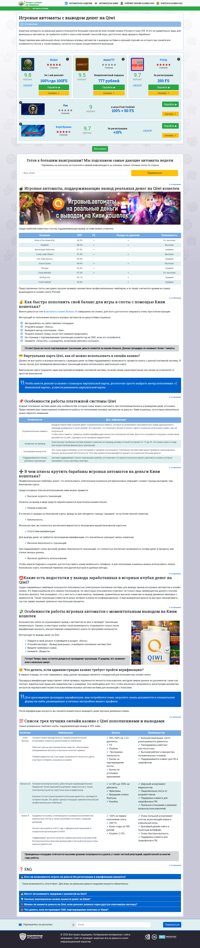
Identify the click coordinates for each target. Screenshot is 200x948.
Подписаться (172, 924)
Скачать (52, 93)
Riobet (54, 59)
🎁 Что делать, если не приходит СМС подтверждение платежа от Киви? (64, 909)
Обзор (27, 85)
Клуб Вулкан (63, 127)
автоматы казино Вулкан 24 (61, 311)
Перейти (52, 87)
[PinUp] (137, 64)
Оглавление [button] (30, 24)
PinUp (163, 59)
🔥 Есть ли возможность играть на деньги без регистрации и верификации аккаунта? (73, 876)
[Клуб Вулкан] (33, 130)
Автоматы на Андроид (80, 3)
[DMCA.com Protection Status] (167, 937)
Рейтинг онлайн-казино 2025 (139, 3)
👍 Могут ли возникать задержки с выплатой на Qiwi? (54, 893)
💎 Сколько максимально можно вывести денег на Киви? (55, 899)
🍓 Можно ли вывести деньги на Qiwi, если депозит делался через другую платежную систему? (79, 904)
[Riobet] (27, 64)
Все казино (100, 148)
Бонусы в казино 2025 (171, 3)
